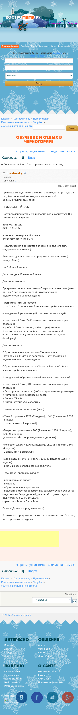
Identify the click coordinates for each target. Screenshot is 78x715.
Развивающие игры (14, 686)
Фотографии (44, 649)
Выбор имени (11, 682)
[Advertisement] (29, 542)
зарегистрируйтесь (39, 55)
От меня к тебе (12, 671)
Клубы (41, 652)
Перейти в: (71, 594)
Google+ (68, 697)
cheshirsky (14, 173)
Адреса (8, 649)
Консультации (11, 675)
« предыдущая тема (30, 151)
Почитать (9, 645)
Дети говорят (45, 656)
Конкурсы (9, 652)
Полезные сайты (13, 679)
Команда (42, 675)
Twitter (52, 697)
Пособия (8, 656)
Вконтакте (21, 697)
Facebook (37, 697)
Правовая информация (50, 682)
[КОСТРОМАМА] (27, 19)
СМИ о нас (43, 679)
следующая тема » (61, 151)
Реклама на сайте (47, 671)
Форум (41, 645)
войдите (57, 52)
